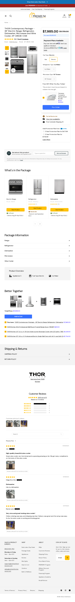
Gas (46, 59)
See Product (60, 102)
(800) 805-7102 (9, 549)
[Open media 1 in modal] (24, 60)
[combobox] (49, 69)
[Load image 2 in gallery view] (7, 58)
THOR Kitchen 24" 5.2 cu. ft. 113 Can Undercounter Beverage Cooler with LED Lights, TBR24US (36, 332)
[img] (10, 446)
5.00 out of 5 (42, 398)
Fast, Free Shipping (37, 9)
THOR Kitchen (13, 42)
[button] (6, 16)
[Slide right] (7, 72)
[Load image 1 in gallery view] (7, 53)
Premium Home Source (65, 596)
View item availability (53, 119)
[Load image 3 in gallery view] (7, 64)
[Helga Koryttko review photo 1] (10, 494)
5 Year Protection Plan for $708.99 (52, 135)
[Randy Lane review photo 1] (10, 525)
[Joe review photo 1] (10, 465)
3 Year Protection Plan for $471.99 (56, 131)
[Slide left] (7, 48)
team (21, 160)
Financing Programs (49, 9)
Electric (53, 59)
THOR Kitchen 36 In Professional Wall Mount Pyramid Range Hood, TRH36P (30, 327)
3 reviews (24, 39)
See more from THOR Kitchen (37, 380)
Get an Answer (61, 153)
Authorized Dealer (25, 9)
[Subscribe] (67, 557)
